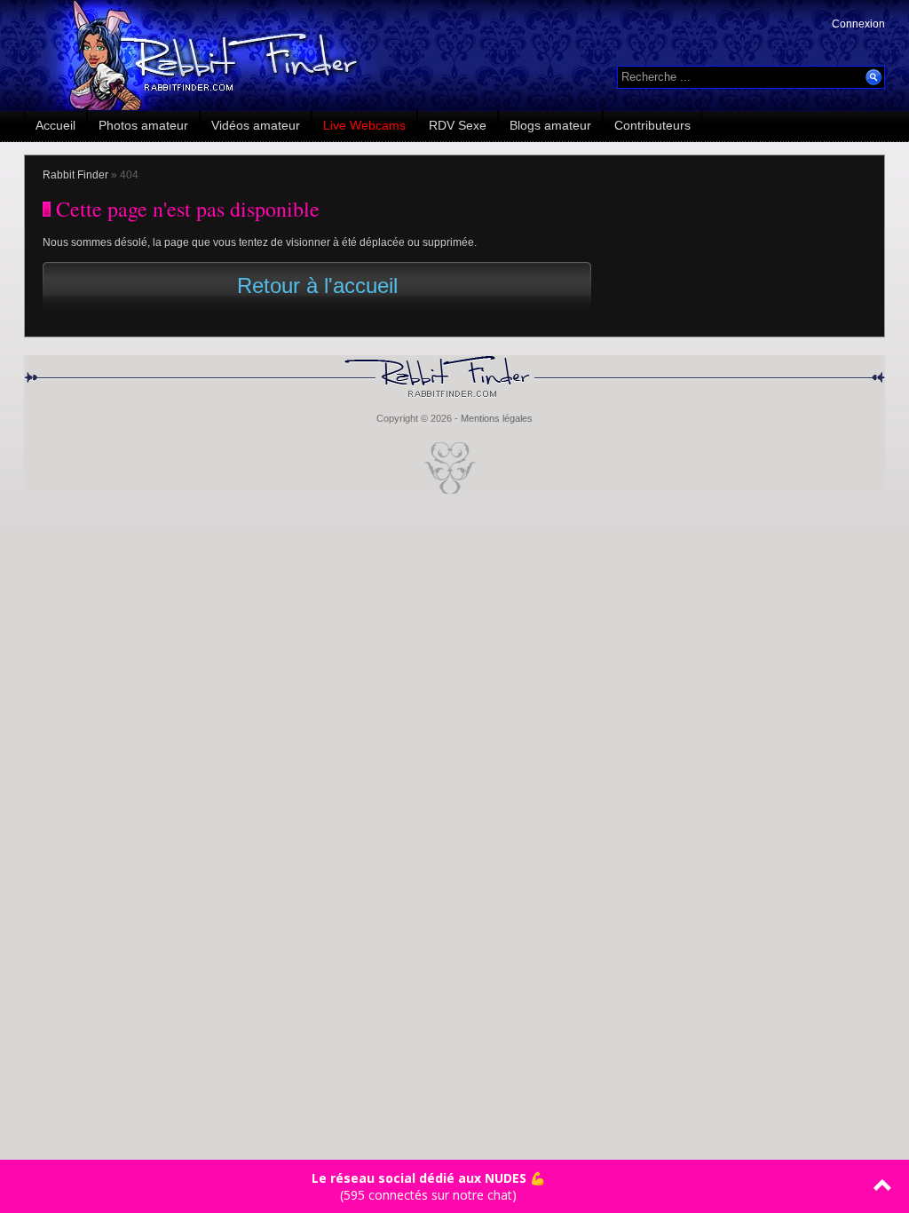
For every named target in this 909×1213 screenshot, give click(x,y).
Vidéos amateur (255, 125)
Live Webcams (364, 125)
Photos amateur (143, 125)
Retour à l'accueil (317, 285)
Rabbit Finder (75, 175)
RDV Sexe (457, 125)
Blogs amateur (550, 125)
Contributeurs (652, 125)
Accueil (55, 125)
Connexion (858, 24)
